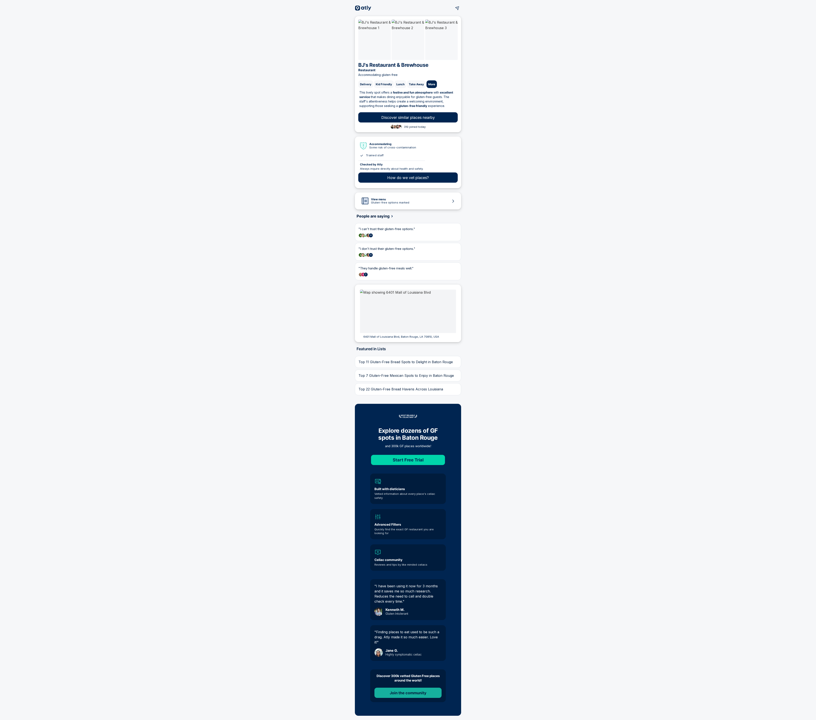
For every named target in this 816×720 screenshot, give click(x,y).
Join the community (408, 693)
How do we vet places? (408, 177)
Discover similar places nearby (408, 117)
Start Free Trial (408, 459)
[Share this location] (457, 8)
